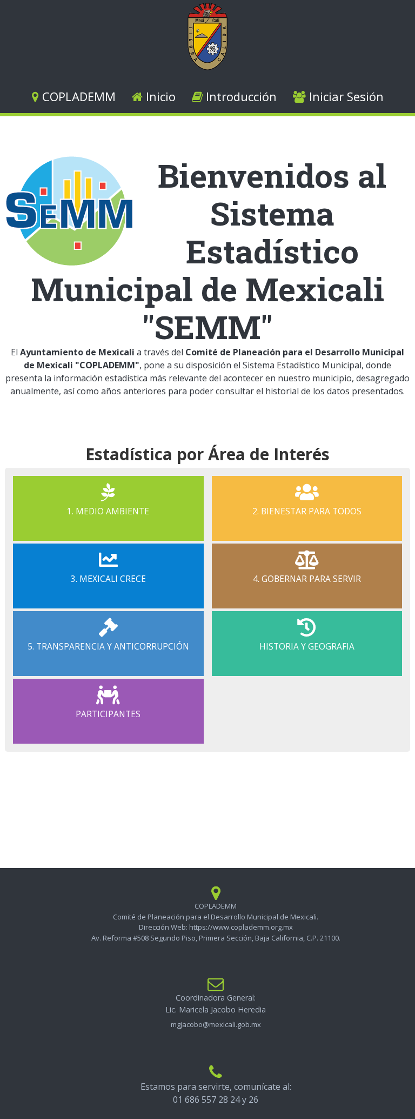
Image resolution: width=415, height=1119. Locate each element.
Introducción (240, 96)
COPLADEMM (77, 96)
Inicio (159, 96)
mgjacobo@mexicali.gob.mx (216, 1024)
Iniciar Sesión (345, 96)
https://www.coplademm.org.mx (241, 927)
